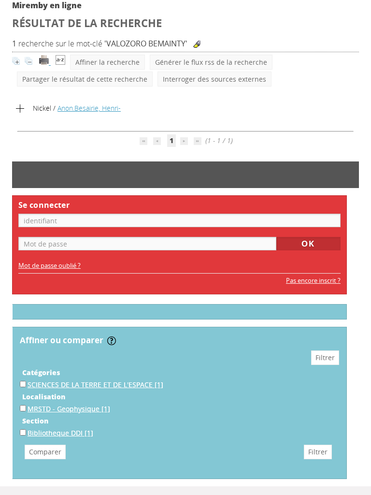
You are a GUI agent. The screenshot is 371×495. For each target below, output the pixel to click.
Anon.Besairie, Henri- (89, 108)
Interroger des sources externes (214, 79)
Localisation (43, 396)
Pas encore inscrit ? (313, 281)
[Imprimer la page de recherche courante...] (45, 62)
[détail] (20, 109)
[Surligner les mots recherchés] (196, 44)
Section (35, 420)
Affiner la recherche (107, 62)
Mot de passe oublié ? (49, 266)
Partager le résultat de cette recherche (84, 79)
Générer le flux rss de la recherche (211, 62)
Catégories (41, 372)
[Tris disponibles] (60, 62)
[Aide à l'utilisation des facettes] (111, 340)
